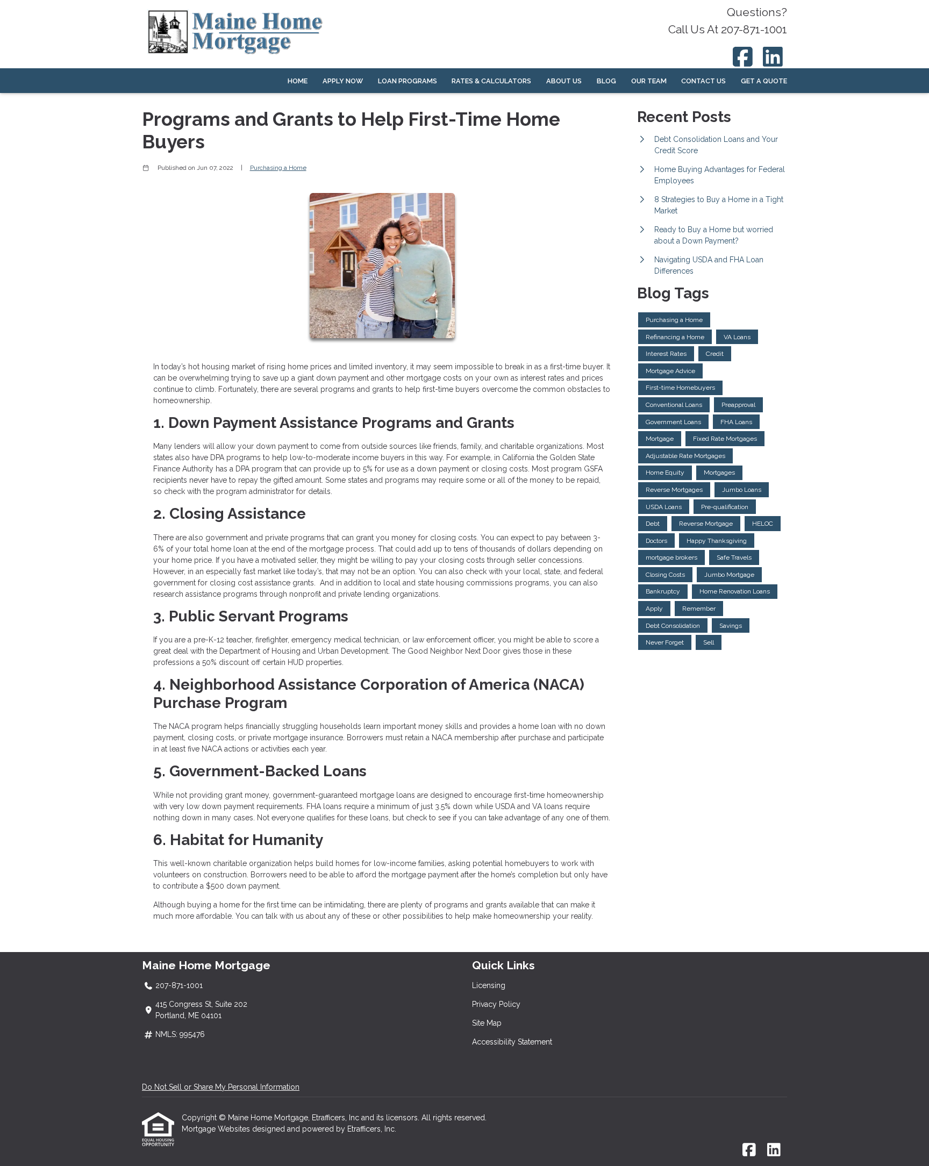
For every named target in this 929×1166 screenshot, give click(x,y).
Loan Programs (407, 81)
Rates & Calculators (491, 81)
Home (298, 81)
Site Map (487, 1023)
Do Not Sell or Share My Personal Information (220, 1087)
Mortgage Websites (217, 1129)
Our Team (649, 81)
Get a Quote (764, 81)
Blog (606, 81)
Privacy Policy (496, 1004)
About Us (564, 81)
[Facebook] (742, 56)
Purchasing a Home (278, 167)
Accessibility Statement (512, 1042)
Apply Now (343, 81)
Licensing (488, 985)
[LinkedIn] (773, 56)
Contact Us (703, 81)
